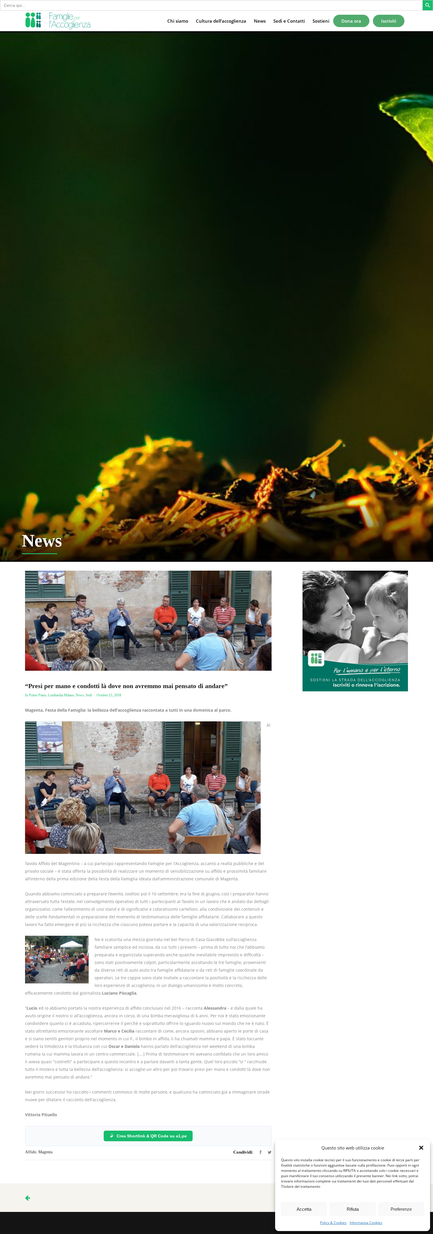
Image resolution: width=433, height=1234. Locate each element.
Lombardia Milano (61, 695)
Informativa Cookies (366, 1222)
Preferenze (401, 1209)
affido (30, 1152)
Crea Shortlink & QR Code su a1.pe (152, 1136)
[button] (421, 1148)
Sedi (89, 695)
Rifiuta (353, 1209)
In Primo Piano (35, 695)
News (80, 695)
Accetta (304, 1209)
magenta (45, 1152)
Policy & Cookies (333, 1222)
